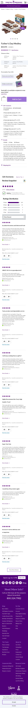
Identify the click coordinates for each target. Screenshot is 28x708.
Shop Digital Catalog (21, 613)
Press (17, 649)
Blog (24, 583)
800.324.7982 (14, 598)
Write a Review (10, 189)
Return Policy (19, 621)
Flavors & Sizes (5, 644)
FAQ (17, 626)
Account (18, 611)
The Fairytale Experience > (14, 5)
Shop (3, 606)
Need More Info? (14, 589)
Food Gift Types (6, 613)
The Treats (5, 642)
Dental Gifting (19, 678)
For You (18, 606)
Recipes (4, 654)
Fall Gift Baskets (6, 628)
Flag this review (5, 259)
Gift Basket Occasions (7, 611)
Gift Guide (18, 666)
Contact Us (18, 654)
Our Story (18, 644)
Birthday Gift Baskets (7, 618)
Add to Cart (16, 99)
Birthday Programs (20, 668)
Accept (14, 702)
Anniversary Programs (21, 671)
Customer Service (20, 608)
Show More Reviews (14, 569)
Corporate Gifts (7, 663)
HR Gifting (18, 675)
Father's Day (9, 9)
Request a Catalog (20, 618)
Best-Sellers (5, 608)
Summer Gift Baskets (7, 621)
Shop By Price (5, 633)
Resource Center (20, 663)
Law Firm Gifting (20, 680)
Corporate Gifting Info (7, 666)
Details (14, 705)
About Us (18, 642)
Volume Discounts (6, 668)
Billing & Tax (19, 623)
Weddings (4, 630)
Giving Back (18, 647)
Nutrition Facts (6, 652)
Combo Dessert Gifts (7, 616)
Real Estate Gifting (20, 673)
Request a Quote (6, 671)
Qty (4, 96)
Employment (19, 652)
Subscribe (22, 577)
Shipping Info (19, 616)
